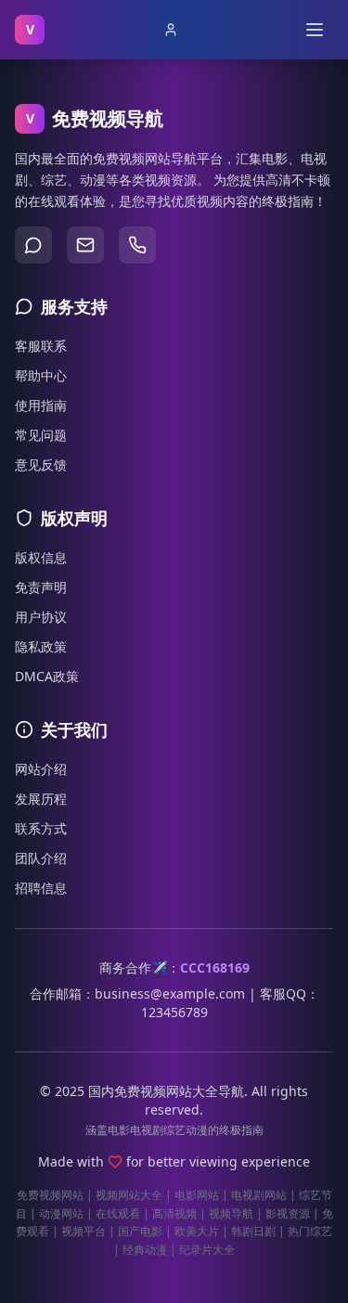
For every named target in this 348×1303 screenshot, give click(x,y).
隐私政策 (41, 646)
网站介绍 (41, 769)
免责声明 (41, 587)
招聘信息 (41, 888)
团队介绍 (41, 858)
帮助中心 (41, 375)
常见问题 (41, 435)
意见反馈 (41, 464)
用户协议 (41, 617)
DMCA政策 (47, 676)
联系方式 (41, 828)
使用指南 (41, 405)
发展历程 (41, 798)
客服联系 (41, 346)
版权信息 (41, 557)
